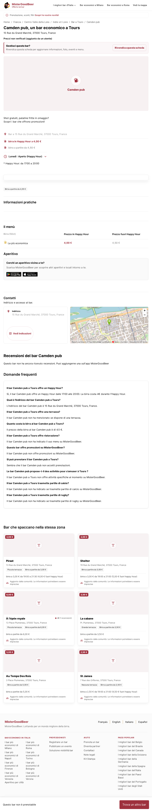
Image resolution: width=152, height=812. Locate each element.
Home (7, 22)
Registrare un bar (58, 742)
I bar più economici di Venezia (11, 775)
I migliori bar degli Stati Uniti (130, 787)
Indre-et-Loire (60, 22)
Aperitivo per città (14, 782)
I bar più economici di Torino (32, 755)
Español (142, 721)
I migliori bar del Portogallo (132, 781)
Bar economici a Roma (118, 5)
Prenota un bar (91, 742)
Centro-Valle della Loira (36, 22)
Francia (17, 22)
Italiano (129, 721)
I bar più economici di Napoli (11, 755)
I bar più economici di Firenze (11, 765)
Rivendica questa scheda (129, 47)
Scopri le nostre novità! (47, 15)
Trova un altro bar (134, 804)
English (116, 721)
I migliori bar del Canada (130, 750)
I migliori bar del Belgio (130, 742)
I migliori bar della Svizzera (132, 754)
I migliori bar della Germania (127, 760)
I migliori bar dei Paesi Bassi (129, 776)
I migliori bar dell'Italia (129, 770)
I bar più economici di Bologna (32, 765)
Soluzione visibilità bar (61, 750)
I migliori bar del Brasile (130, 746)
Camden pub (93, 22)
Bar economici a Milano (91, 5)
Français (102, 721)
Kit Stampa (89, 758)
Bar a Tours (77, 22)
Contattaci (89, 750)
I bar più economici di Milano (11, 745)
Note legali (89, 754)
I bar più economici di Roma (32, 745)
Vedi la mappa (140, 5)
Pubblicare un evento (60, 746)
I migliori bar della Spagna (131, 766)
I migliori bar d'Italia (63, 5)
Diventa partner (92, 746)
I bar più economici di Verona (32, 775)
